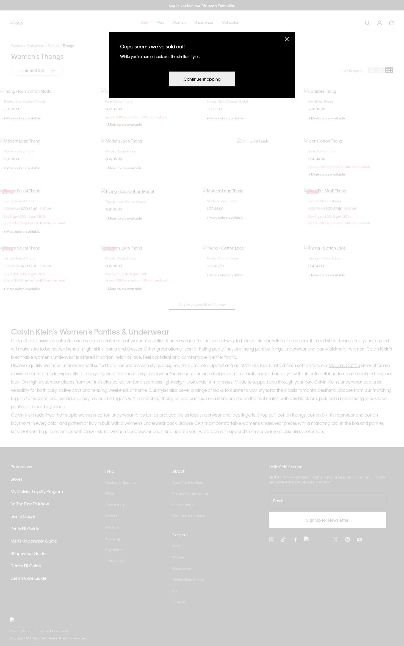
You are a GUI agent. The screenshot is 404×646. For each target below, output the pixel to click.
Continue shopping (202, 79)
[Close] (287, 39)
